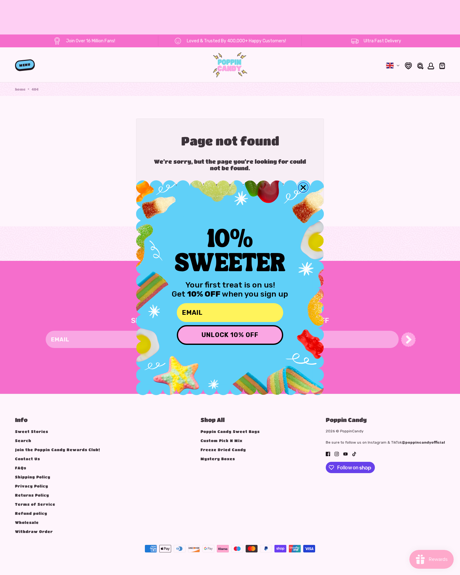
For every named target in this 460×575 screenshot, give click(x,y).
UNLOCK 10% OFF (230, 335)
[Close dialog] (303, 187)
